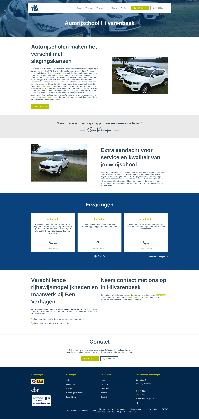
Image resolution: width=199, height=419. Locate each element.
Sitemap (102, 409)
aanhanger (60, 75)
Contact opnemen (40, 106)
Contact (104, 397)
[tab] (95, 256)
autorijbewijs (48, 86)
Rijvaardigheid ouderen (75, 393)
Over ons (104, 384)
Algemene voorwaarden (117, 409)
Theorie (104, 393)
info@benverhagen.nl (132, 297)
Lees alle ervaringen (157, 257)
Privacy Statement (136, 409)
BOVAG (165, 409)
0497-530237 (141, 8)
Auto (68, 380)
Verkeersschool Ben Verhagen (84, 410)
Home (103, 380)
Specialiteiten (71, 397)
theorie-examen (47, 97)
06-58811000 (160, 8)
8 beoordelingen (130, 412)
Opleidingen (105, 388)
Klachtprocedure (152, 409)
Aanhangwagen (72, 384)
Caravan (69, 388)
